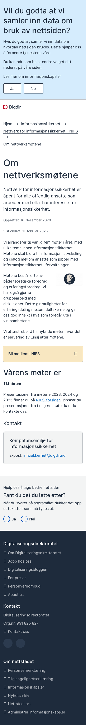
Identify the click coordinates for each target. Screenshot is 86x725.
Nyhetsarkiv (18, 695)
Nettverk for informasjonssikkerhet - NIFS (40, 131)
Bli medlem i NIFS (24, 353)
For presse (17, 578)
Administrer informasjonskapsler (36, 712)
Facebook (8, 644)
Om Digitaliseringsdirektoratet (34, 553)
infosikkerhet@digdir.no (44, 455)
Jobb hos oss (20, 561)
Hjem (7, 124)
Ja (12, 88)
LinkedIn (20, 644)
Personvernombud (24, 586)
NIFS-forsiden (48, 400)
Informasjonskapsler (26, 687)
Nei (34, 88)
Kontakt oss (18, 631)
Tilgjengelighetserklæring (30, 679)
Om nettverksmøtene (22, 144)
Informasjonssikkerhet (40, 124)
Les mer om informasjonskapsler (32, 76)
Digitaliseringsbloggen (27, 569)
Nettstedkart (19, 704)
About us (16, 594)
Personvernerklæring (26, 670)
